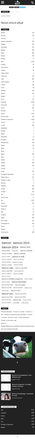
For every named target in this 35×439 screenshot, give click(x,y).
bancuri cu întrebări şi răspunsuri (12, 279)
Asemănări (4, 47)
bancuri (6, 242)
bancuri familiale (20, 285)
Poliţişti (3, 165)
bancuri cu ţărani (6, 281)
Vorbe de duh (4, 232)
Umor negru (4, 220)
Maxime (3, 131)
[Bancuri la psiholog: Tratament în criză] (6, 396)
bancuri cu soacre (6, 276)
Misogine (3, 139)
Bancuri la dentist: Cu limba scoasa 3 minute (21, 385)
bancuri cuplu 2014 (7, 271)
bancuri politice (5, 290)
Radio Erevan (5, 177)
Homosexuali (4, 116)
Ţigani (2, 217)
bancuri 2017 (15, 250)
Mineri (2, 134)
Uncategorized (5, 223)
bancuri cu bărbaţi (6, 262)
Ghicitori (3, 110)
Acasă (12, 11)
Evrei (2, 99)
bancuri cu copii (17, 262)
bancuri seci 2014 (7, 297)
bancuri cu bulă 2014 (7, 259)
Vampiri (3, 229)
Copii (2, 79)
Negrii (2, 148)
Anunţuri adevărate (6, 41)
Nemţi (2, 151)
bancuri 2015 (25, 247)
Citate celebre (5, 73)
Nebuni (3, 145)
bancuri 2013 (21, 242)
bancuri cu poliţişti (18, 273)
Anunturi (22, 7)
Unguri (3, 226)
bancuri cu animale (26, 250)
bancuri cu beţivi (7, 253)
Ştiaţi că (3, 209)
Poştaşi (3, 168)
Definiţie (3, 90)
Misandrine (4, 136)
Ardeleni (3, 44)
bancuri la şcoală (6, 287)
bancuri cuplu (7, 268)
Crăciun (3, 84)
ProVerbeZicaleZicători (7, 174)
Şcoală (3, 188)
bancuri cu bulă (18, 257)
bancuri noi (28, 288)
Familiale (3, 102)
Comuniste (4, 76)
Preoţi (2, 171)
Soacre (3, 203)
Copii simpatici (5, 82)
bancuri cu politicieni (6, 273)
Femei (2, 108)
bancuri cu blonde (19, 253)
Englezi (3, 96)
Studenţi (3, 215)
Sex (2, 200)
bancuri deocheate (19, 282)
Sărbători (3, 186)
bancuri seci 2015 (20, 297)
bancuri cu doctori (7, 265)
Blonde (3, 56)
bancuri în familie (6, 302)
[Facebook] (17, 362)
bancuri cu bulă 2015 (19, 259)
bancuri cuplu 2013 (21, 268)
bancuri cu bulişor (6, 256)
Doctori (3, 93)
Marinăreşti (4, 128)
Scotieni (3, 191)
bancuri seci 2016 (6, 299)
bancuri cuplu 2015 (19, 271)
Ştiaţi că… (4, 323)
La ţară (3, 125)
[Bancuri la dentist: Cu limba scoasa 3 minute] (6, 387)
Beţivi (2, 53)
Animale (17, 7)
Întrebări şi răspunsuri (7, 119)
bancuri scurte (15, 290)
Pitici (2, 157)
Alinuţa (11, 7)
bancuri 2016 (6, 250)
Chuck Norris (4, 67)
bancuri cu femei (18, 265)
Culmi (2, 87)
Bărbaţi (3, 50)
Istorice (3, 122)
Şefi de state (4, 197)
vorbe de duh (24, 302)
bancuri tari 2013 (27, 299)
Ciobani (3, 70)
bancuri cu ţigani (28, 278)
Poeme (3, 160)
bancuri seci (7, 293)
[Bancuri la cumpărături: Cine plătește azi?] (6, 377)
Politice (3, 162)
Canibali (3, 64)
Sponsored (4, 206)
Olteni (2, 154)
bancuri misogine (18, 287)
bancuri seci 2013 (20, 293)
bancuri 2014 (10, 247)
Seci (2, 194)
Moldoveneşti (4, 142)
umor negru (16, 302)
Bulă (2, 61)
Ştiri (2, 212)
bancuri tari (17, 300)
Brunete (3, 58)
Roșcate (3, 183)
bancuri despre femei (7, 285)
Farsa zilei (4, 105)
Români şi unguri (5, 180)
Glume (3, 113)
